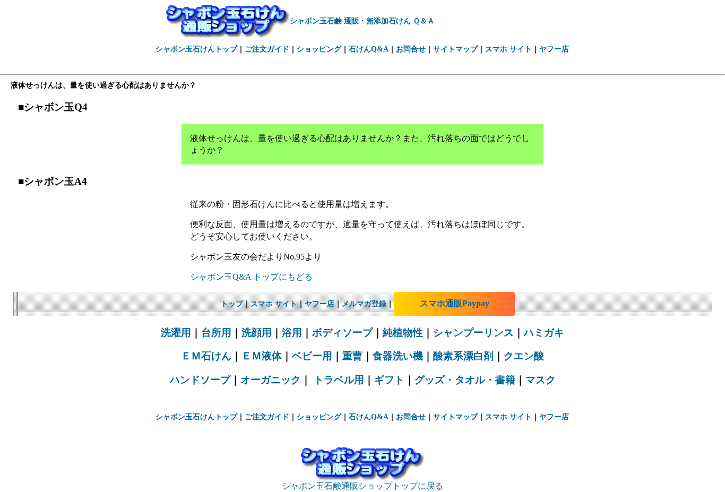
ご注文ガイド (267, 49)
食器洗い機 (398, 355)
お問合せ (411, 49)
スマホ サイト (508, 49)
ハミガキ (544, 332)
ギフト (389, 379)
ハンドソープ (200, 379)
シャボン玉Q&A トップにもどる (251, 276)
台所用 (216, 332)
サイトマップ (455, 49)
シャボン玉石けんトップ (196, 49)
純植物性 (403, 332)
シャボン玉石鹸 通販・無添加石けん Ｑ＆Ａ (362, 21)
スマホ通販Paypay (454, 303)
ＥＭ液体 (261, 355)
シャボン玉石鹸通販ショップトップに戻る (362, 485)
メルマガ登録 (364, 304)
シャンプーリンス (473, 332)
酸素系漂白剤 (463, 355)
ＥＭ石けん (206, 355)
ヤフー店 (554, 49)
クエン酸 (524, 355)
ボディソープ (342, 332)
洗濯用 (176, 332)
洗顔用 (256, 332)
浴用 (292, 332)
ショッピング (319, 49)
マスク (540, 379)
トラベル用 (337, 379)
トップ (232, 304)
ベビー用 (312, 355)
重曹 (352, 355)
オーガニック (270, 379)
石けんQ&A (369, 49)
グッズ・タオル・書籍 (465, 379)
